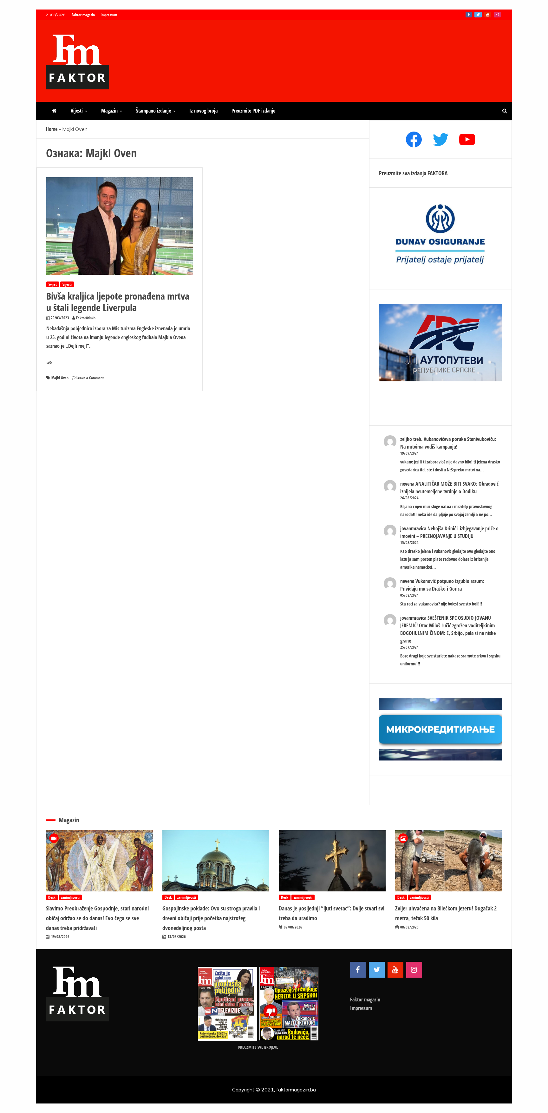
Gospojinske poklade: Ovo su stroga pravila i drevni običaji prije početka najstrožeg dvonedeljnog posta (211, 917)
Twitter (478, 14)
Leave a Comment (90, 377)
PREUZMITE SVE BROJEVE (258, 1047)
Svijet (53, 284)
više (49, 363)
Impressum (109, 14)
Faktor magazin (83, 14)
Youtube (487, 14)
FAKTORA (437, 173)
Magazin (109, 110)
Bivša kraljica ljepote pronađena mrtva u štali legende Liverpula (117, 301)
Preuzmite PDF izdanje (253, 110)
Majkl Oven (59, 377)
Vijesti (77, 110)
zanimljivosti (70, 897)
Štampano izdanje (153, 110)
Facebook (469, 14)
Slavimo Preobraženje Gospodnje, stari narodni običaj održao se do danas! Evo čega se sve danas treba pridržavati (97, 917)
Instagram (497, 14)
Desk (51, 897)
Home (51, 129)
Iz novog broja (203, 110)
